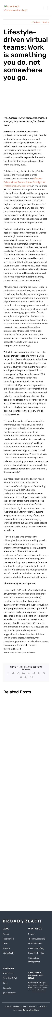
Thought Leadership (36, 939)
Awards (6, 948)
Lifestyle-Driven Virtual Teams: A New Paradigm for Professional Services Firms (24, 182)
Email (5, 983)
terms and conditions (39, 990)
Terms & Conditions (31, 1010)
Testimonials (8, 939)
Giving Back (8, 953)
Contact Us (8, 973)
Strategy (31, 934)
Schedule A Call (10, 978)
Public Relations (35, 944)
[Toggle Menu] (45, 8)
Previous (36, 22)
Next (45, 22)
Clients (6, 934)
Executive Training (36, 953)
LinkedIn (7, 988)
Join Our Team (9, 993)
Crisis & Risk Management (34, 960)
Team (5, 944)
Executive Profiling (36, 948)
